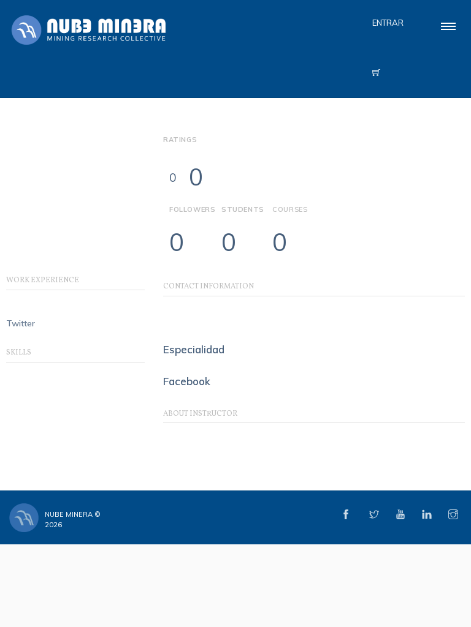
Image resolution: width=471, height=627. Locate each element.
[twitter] (374, 515)
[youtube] (400, 515)
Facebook (186, 381)
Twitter (20, 323)
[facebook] (345, 515)
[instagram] (453, 515)
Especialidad (193, 349)
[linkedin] (426, 515)
